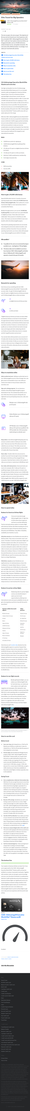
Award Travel (4, 980)
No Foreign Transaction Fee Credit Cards (10, 1044)
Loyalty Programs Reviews (7, 1006)
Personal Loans (4, 1009)
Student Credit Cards (6, 1013)
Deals (2, 998)
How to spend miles (8, 68)
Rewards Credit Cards (6, 1047)
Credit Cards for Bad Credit (7, 995)
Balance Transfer (5, 1029)
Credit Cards (4, 991)
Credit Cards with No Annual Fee (8, 1040)
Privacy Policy (4, 1058)
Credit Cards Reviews (6, 14)
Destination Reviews (5, 1000)
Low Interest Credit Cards (7, 1042)
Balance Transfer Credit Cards (8, 984)
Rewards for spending (9, 63)
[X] (5, 31)
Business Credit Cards (6, 1031)
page (23, 825)
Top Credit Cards (5, 1015)
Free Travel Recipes (5, 1002)
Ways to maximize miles (9, 65)
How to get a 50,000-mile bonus (11, 60)
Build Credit (4, 987)
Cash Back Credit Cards (6, 989)
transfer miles (14, 645)
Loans (2, 1004)
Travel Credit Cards (15, 14)
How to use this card (8, 71)
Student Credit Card (5, 1051)
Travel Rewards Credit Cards (7, 1027)
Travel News (4, 1020)
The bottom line (7, 74)
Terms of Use (4, 1060)
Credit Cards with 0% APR (7, 1038)
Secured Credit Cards (6, 1011)
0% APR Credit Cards (6, 982)
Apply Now (9, 24)
